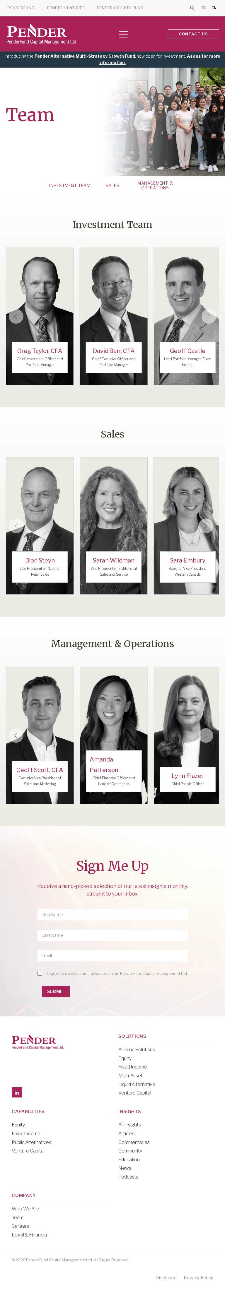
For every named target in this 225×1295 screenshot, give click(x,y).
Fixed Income (132, 1067)
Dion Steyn (40, 560)
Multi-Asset (130, 1075)
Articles (126, 1133)
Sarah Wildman (113, 560)
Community (130, 1151)
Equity (124, 1058)
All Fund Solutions (136, 1049)
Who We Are (25, 1209)
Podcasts (128, 1177)
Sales (112, 185)
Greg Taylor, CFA (39, 350)
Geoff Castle (187, 350)
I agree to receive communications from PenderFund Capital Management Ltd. (117, 973)
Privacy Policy (198, 1277)
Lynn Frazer (188, 775)
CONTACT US (193, 34)
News (124, 1168)
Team (17, 1217)
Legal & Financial (29, 1235)
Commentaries (134, 1142)
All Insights (129, 1125)
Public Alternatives (31, 1142)
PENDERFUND (21, 8)
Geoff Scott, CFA (39, 769)
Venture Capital (134, 1093)
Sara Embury (187, 560)
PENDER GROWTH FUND (120, 8)
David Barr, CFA (114, 350)
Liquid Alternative (136, 1084)
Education (129, 1159)
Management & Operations (155, 185)
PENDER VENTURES (66, 8)
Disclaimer (167, 1277)
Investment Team (70, 185)
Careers (20, 1226)
